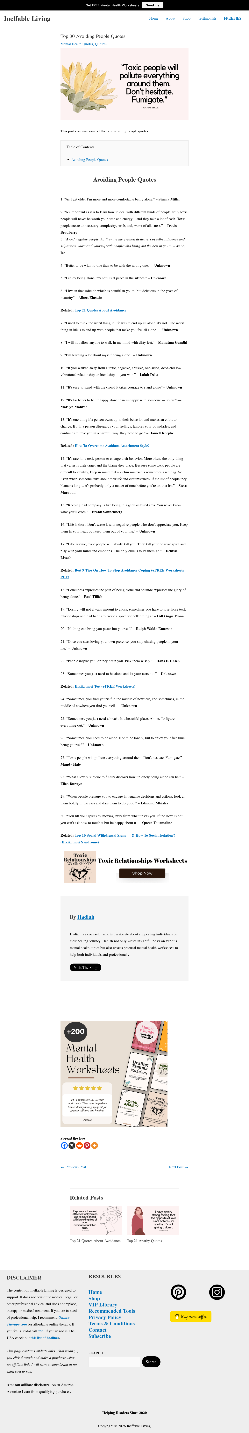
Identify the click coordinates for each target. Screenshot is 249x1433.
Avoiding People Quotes (89, 159)
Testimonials (207, 18)
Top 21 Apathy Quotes (144, 1240)
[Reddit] (79, 1145)
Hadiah (85, 916)
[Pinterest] (87, 1145)
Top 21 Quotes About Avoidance (95, 1240)
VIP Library (103, 1304)
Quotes (100, 43)
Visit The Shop (85, 967)
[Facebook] (64, 1145)
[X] (71, 1145)
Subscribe (100, 1336)
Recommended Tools (112, 1310)
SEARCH (96, 1353)
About (170, 18)
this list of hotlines (45, 1337)
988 (41, 1330)
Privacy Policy (105, 1317)
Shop (187, 18)
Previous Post (73, 1166)
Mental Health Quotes (76, 43)
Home (153, 18)
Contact (98, 1329)
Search (151, 1361)
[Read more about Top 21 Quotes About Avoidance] (96, 1219)
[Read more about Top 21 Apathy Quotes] (153, 1219)
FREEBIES (232, 18)
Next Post (178, 1166)
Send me (153, 5)
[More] (94, 1145)
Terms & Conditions (112, 1323)
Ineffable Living (27, 18)
